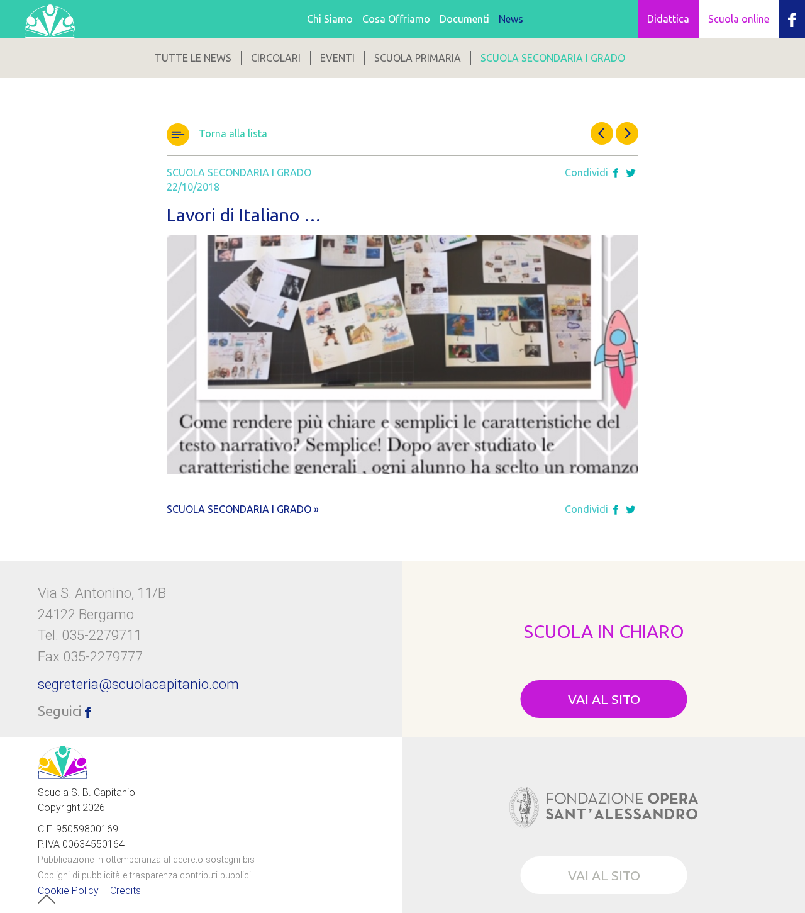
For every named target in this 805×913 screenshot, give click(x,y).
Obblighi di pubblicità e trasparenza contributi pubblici (144, 875)
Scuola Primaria (417, 58)
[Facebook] (615, 173)
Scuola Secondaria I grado (552, 58)
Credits (125, 891)
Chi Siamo (330, 19)
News (511, 19)
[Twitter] (630, 173)
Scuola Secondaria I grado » (243, 509)
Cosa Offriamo (396, 19)
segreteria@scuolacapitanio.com (138, 684)
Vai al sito (604, 699)
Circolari (276, 58)
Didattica (668, 19)
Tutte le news (193, 58)
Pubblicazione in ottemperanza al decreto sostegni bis (146, 859)
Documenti (464, 19)
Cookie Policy (68, 891)
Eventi (337, 58)
